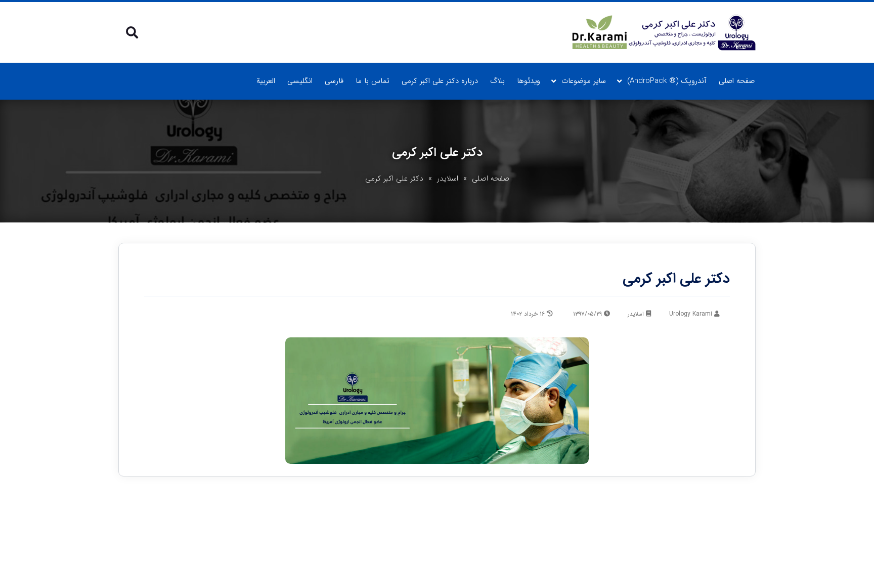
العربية (265, 81)
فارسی (334, 81)
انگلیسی (300, 81)
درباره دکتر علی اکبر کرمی (440, 81)
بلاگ (497, 81)
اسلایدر (447, 178)
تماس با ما (372, 81)
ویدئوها (528, 81)
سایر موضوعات (583, 81)
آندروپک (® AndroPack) (667, 81)
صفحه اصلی (737, 81)
